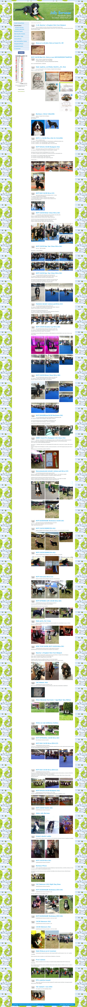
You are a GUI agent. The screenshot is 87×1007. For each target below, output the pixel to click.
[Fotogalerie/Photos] (21, 44)
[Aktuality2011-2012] (22, 27)
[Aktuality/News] (21, 25)
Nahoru (72, 1004)
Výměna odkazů (62, 1004)
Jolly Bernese (15, 1004)
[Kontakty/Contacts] (21, 46)
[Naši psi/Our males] (21, 36)
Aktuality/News (38, 22)
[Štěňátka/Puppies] (21, 31)
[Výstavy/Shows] (21, 39)
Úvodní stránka (33, 22)
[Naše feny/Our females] (21, 34)
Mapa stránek (68, 1004)
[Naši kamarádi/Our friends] (21, 41)
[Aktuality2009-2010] (22, 29)
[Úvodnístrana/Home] (21, 23)
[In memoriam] (21, 48)
